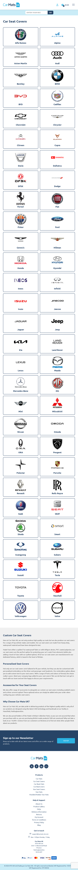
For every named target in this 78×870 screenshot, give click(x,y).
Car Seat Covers (39, 781)
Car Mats (39, 779)
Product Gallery (39, 806)
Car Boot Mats (39, 784)
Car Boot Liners (39, 787)
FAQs (39, 809)
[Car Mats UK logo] (39, 758)
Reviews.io (44, 721)
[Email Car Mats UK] (46, 766)
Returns (39, 814)
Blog (39, 825)
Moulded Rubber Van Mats (39, 795)
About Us (39, 804)
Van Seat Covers (39, 789)
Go (50, 12)
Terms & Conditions (39, 820)
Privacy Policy (39, 822)
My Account (39, 817)
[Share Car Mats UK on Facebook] (37, 766)
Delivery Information (39, 812)
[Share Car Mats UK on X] (32, 766)
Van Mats (39, 792)
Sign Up (66, 741)
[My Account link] (57, 5)
